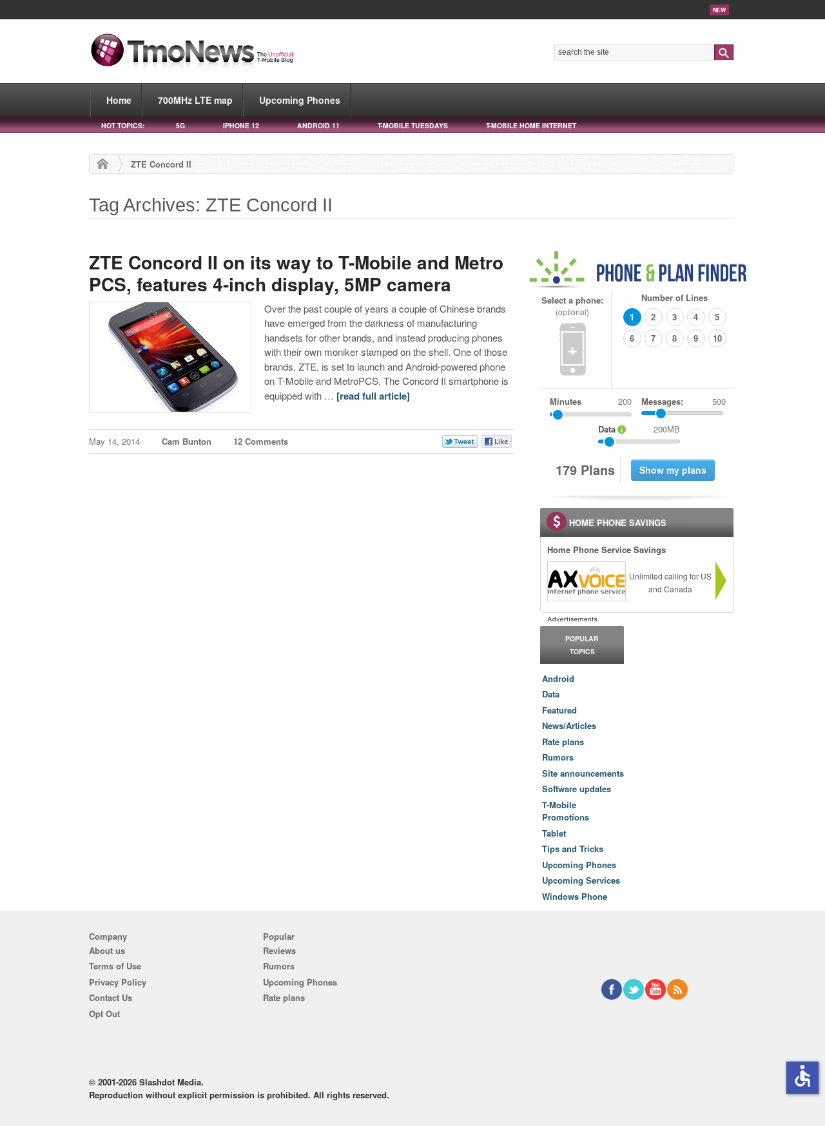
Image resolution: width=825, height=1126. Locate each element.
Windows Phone (574, 896)
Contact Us (110, 997)
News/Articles (569, 725)
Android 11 (318, 125)
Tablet (554, 833)
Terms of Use (115, 966)
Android (558, 678)
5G (180, 125)
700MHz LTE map (195, 99)
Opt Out (104, 1013)
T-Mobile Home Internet (531, 125)
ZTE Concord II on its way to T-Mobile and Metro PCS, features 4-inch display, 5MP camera (296, 273)
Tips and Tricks (572, 848)
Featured (559, 710)
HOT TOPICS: (122, 125)
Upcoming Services (581, 880)
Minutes (565, 401)
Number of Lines (674, 297)
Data (550, 694)
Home (118, 99)
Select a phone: (572, 306)
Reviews (279, 950)
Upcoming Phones (299, 99)
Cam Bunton (186, 441)
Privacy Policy (117, 982)
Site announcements (583, 773)
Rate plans (563, 741)
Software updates (576, 788)
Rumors (558, 757)
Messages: (683, 401)
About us (107, 950)
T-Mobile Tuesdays (413, 125)
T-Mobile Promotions (565, 811)
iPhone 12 (241, 125)
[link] (586, 581)
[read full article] (373, 396)
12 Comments (260, 441)
